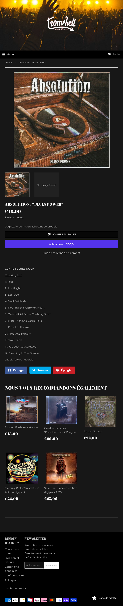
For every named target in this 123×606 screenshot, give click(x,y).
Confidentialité (14, 575)
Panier (116, 54)
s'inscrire (51, 565)
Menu (10, 54)
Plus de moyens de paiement (61, 252)
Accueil (8, 62)
